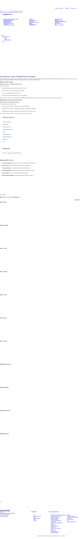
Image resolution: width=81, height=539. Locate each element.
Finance (4, 131)
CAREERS (67, 8)
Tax (3, 141)
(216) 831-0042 (73, 8)
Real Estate (5, 139)
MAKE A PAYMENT (59, 8)
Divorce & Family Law (7, 126)
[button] (3, 65)
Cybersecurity (5, 124)
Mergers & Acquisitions (7, 136)
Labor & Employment (7, 134)
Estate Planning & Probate (8, 129)
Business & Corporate (7, 121)
